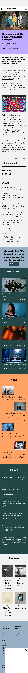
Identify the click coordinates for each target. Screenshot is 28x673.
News (4, 48)
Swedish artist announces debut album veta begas (12, 231)
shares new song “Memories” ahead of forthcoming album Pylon (12, 239)
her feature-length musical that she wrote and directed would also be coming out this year (13, 148)
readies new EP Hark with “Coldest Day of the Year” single (12, 223)
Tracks (17, 633)
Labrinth (18, 59)
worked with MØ (11, 130)
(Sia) (9, 48)
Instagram (5, 643)
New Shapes (15, 124)
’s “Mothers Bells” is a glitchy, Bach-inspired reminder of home (13, 491)
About (4, 626)
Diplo (4, 61)
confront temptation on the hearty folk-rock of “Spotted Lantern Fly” (14, 541)
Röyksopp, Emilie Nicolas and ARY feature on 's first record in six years (13, 206)
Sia (3, 57)
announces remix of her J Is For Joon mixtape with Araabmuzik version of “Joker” (13, 214)
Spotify (4, 646)
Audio (10, 77)
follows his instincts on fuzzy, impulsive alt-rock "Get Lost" (13, 503)
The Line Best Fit (14, 8)
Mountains (18, 77)
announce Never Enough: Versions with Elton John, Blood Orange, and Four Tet (12, 196)
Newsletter (5, 629)
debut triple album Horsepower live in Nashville (12, 188)
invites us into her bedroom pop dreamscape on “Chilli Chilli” (13, 527)
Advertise (5, 631)
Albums (17, 636)
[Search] (2, 9)
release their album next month (11, 62)
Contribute (5, 636)
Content (18, 626)
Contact (4, 633)
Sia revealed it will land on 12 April (14, 162)
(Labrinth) (6, 50)
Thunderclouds (7, 79)
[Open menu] (26, 9)
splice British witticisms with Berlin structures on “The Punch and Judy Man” (14, 515)
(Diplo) (15, 48)
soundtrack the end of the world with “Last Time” (13, 480)
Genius (4, 75)
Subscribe (14, 264)
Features (18, 631)
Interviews (6, 299)
